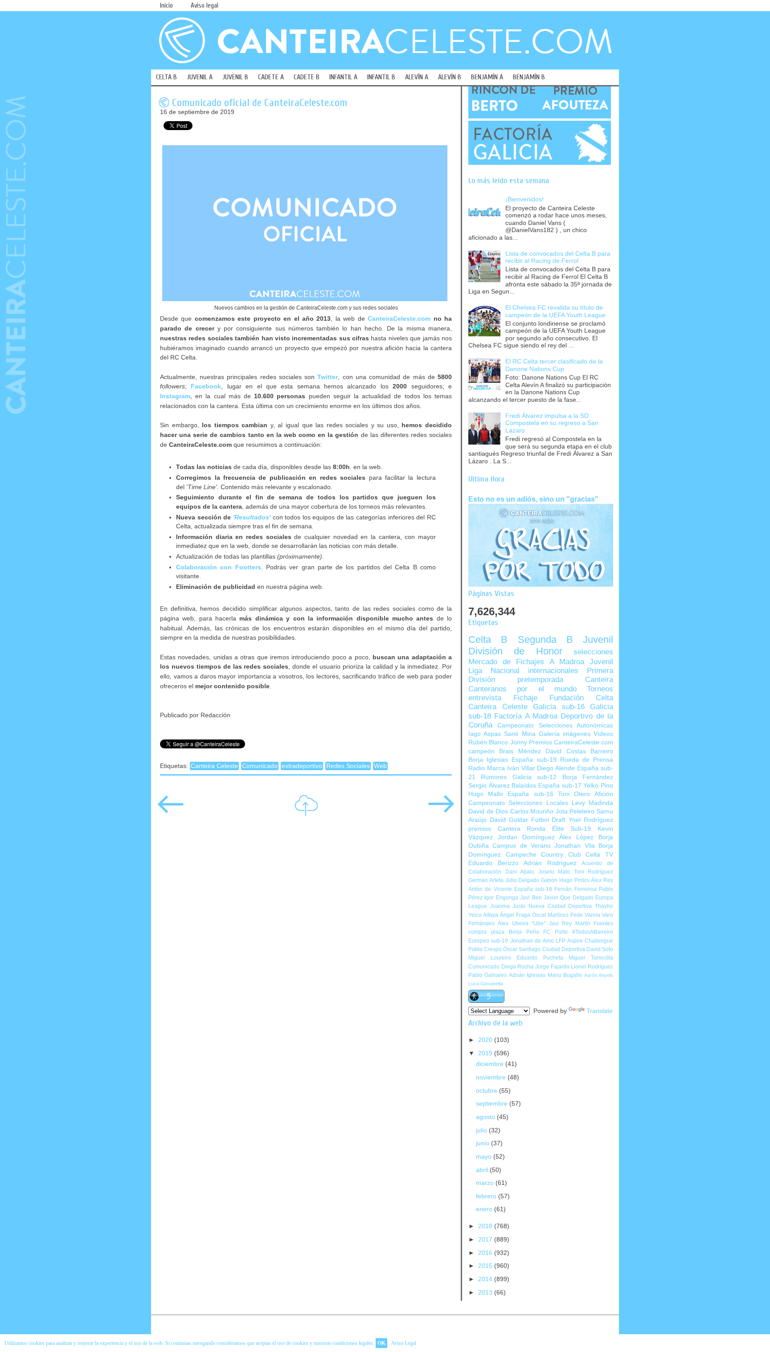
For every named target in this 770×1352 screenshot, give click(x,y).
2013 (486, 1292)
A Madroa (566, 662)
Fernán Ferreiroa (575, 889)
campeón (481, 751)
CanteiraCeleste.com (399, 318)
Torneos (600, 689)
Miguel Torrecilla (591, 958)
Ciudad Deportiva (563, 949)
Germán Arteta (486, 880)
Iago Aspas (484, 734)
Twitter (327, 376)
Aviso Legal (403, 1343)
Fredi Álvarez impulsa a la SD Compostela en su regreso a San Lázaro (551, 423)
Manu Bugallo (565, 975)
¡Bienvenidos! (524, 199)
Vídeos (603, 734)
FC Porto (555, 932)
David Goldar (509, 820)
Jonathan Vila (574, 845)
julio (482, 1130)
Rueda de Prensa (586, 759)
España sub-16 (530, 794)
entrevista (484, 698)
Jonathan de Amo (532, 941)
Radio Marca (486, 768)
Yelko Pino (598, 785)
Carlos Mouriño (532, 811)
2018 (486, 1226)
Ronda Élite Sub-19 (559, 828)
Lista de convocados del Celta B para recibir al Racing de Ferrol (557, 257)
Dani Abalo (520, 872)
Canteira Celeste (214, 766)
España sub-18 (533, 889)
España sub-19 (534, 759)
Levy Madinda (592, 803)
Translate (599, 1011)
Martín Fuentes (594, 923)
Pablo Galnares (487, 975)
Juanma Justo (508, 906)
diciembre (490, 1064)
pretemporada (540, 679)
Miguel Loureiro (489, 958)
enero (485, 1209)
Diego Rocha (517, 967)
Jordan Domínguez (526, 837)
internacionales (553, 670)
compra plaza (486, 932)
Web (380, 766)
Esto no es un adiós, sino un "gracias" (533, 499)
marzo (486, 1183)
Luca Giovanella (485, 983)
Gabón (549, 880)
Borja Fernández (587, 777)
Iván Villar (521, 768)
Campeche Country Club (543, 854)
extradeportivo (302, 766)
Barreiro (601, 751)
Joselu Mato (554, 872)
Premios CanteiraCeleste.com (571, 742)
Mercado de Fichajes (506, 662)
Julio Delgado (522, 880)
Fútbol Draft (548, 820)
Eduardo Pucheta (539, 958)
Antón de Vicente (490, 889)
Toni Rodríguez (594, 872)
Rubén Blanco (488, 742)
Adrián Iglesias (527, 975)
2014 (486, 1279)
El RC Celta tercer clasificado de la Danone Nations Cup (554, 365)
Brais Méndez (520, 751)
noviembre (492, 1077)
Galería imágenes (564, 734)
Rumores (494, 777)
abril (483, 1170)
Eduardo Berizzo (493, 863)
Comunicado (260, 766)
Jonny (518, 742)
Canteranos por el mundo (522, 689)
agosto (486, 1117)
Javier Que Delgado (569, 898)
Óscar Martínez (550, 915)
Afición (603, 794)
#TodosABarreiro (592, 932)
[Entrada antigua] (441, 810)
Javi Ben (530, 898)
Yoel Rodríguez (591, 820)
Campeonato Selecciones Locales (518, 803)
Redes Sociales (348, 766)
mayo (484, 1156)
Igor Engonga (501, 898)
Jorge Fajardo (552, 967)
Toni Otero (574, 794)
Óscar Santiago (522, 949)
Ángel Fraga (515, 915)
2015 (486, 1265)
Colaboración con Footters (218, 567)
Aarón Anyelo (598, 975)
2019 (486, 1053)
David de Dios (488, 811)
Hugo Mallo (485, 794)
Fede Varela (585, 915)
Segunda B (545, 639)
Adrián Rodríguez (550, 863)
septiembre (492, 1103)
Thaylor (604, 906)
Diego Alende (556, 768)
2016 (486, 1253)
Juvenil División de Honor (540, 645)
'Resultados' (251, 517)
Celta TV (599, 854)
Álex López (576, 837)
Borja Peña (524, 932)
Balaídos (524, 785)
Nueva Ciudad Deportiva (560, 906)
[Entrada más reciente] (171, 810)
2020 (486, 1040)
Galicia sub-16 (559, 707)
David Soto (599, 949)
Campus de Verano (521, 845)
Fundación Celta (581, 698)
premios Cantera (494, 828)
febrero (487, 1196)
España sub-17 (560, 785)
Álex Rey (602, 880)
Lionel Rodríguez (592, 967)
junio (483, 1143)
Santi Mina (519, 734)
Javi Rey (560, 923)
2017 (486, 1239)
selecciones (593, 652)
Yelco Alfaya (483, 915)
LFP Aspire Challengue (584, 941)
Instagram (175, 396)
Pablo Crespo (485, 949)
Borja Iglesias (488, 759)
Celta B (488, 639)
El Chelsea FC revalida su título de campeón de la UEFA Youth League (555, 311)
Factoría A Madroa (525, 716)
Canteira (599, 679)
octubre (487, 1090)
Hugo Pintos (574, 880)
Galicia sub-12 (534, 777)
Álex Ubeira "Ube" (521, 923)
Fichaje (525, 698)
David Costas (565, 751)
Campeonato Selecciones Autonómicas (555, 725)
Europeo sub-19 (488, 941)
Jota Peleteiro (575, 811)
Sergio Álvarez (489, 785)
